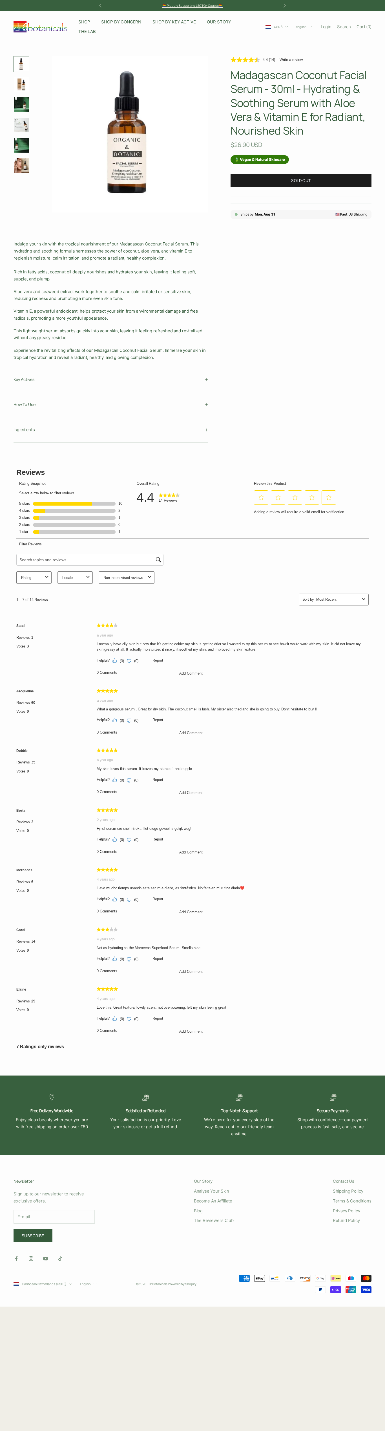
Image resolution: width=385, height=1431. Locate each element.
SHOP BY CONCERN (121, 22)
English (301, 27)
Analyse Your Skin (211, 1191)
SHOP (84, 22)
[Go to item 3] (21, 105)
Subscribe (33, 1235)
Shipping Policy (348, 1191)
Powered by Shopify (182, 1284)
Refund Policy (346, 1220)
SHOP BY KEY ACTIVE (174, 22)
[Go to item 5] (21, 145)
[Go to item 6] (21, 166)
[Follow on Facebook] (16, 1258)
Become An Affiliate (213, 1201)
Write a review (291, 60)
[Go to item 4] (21, 125)
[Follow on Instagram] (31, 1258)
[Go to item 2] (21, 84)
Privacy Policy (346, 1210)
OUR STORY (219, 22)
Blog (198, 1210)
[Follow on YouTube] (45, 1258)
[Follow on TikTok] (60, 1258)
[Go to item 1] (21, 64)
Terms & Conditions (352, 1201)
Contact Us (344, 1181)
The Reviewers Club (214, 1220)
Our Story (203, 1181)
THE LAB (87, 31)
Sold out (301, 180)
